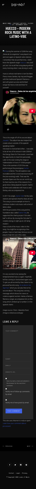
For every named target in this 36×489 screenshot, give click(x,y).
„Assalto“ (6, 140)
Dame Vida (22, 213)
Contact (11, 473)
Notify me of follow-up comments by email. (18, 393)
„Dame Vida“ (20, 196)
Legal (18, 473)
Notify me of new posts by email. (17, 403)
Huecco (23, 63)
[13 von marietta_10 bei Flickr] (4, 51)
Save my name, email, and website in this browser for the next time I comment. (17, 383)
